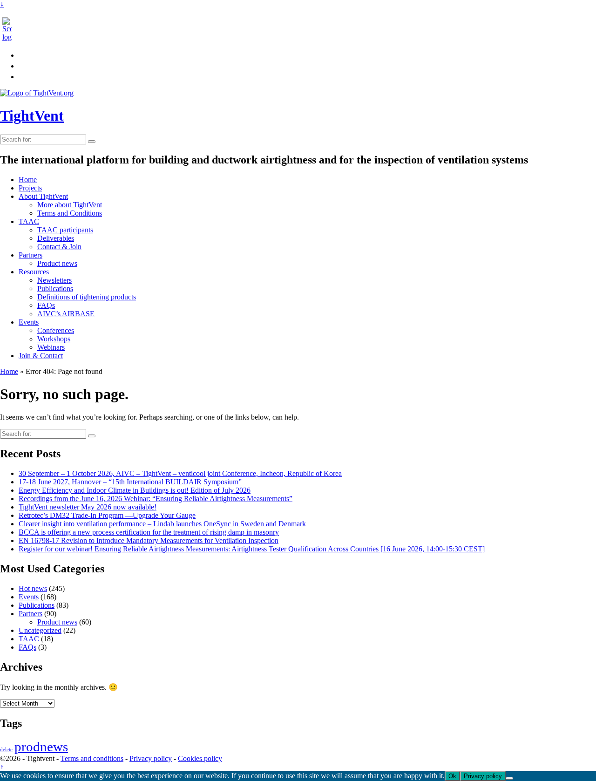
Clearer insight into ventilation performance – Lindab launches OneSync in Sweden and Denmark (162, 524)
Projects (30, 188)
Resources (34, 272)
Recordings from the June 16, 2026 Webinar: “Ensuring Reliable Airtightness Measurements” (155, 499)
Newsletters (54, 280)
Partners (30, 255)
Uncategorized (40, 630)
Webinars (51, 347)
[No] (509, 778)
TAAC (29, 221)
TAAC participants (65, 230)
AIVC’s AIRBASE (66, 314)
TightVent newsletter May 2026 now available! (87, 507)
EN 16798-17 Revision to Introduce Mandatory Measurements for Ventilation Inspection (148, 540)
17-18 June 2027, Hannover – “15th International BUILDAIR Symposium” (130, 482)
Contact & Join (59, 247)
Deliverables (55, 238)
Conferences (55, 330)
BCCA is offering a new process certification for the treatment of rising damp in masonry (149, 532)
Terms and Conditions (69, 213)
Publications (55, 288)
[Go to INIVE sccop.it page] (9, 37)
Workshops (53, 339)
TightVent (32, 115)
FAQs (46, 305)
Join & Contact (41, 356)
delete (6, 749)
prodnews (41, 746)
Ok (452, 776)
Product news (57, 263)
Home (28, 179)
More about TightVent (69, 205)
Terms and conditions (92, 758)
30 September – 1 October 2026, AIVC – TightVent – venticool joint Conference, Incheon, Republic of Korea (180, 473)
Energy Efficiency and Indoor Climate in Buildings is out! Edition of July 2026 (135, 490)
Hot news (33, 588)
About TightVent (43, 196)
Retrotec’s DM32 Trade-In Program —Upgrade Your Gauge (107, 515)
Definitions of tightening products (86, 297)
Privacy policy (150, 758)
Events (29, 322)
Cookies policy (200, 758)
